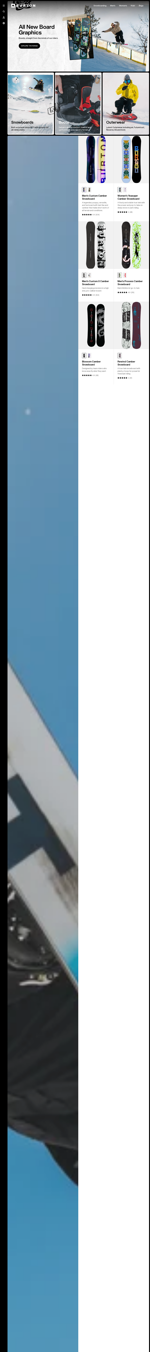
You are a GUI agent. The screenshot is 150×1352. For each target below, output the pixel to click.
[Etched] (84, 275)
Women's (123, 6)
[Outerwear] (126, 104)
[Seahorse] (89, 355)
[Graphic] (89, 275)
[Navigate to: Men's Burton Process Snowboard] (131, 245)
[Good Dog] (125, 275)
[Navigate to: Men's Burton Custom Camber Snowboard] (96, 159)
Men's (112, 6)
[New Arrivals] (78, 36)
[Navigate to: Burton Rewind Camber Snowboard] (131, 325)
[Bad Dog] (120, 275)
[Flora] (120, 189)
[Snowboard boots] (78, 104)
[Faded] (84, 189)
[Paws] (125, 189)
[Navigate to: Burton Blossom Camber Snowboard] (96, 325)
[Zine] (120, 355)
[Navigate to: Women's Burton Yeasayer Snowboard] (131, 159)
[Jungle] (89, 189)
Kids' (133, 6)
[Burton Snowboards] (23, 5)
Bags (141, 6)
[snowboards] (31, 104)
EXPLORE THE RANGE (29, 46)
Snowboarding (100, 6)
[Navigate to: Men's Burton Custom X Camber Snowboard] (96, 245)
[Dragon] (84, 355)
